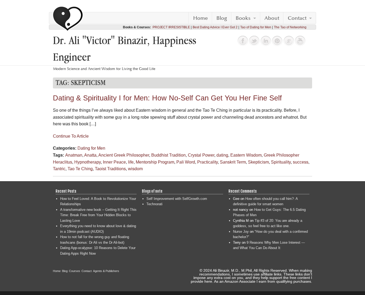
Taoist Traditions (110, 168)
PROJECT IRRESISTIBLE (171, 27)
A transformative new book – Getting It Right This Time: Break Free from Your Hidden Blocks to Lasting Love (98, 215)
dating (222, 155)
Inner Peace (114, 162)
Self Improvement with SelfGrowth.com (176, 199)
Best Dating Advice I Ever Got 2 (215, 27)
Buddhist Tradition (168, 155)
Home (200, 18)
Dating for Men (91, 148)
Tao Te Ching (80, 168)
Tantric (59, 168)
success (300, 162)
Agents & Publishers (106, 271)
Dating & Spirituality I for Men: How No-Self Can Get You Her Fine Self (167, 98)
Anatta (90, 155)
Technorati (154, 204)
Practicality (207, 162)
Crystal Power (201, 155)
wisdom (135, 168)
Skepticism (258, 162)
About (272, 18)
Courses (74, 271)
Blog (221, 18)
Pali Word (185, 162)
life (131, 162)
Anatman (73, 155)
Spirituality (281, 162)
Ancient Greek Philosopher (123, 155)
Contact (297, 18)
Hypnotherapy (87, 162)
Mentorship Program (155, 162)
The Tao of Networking (290, 27)
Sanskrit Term (233, 162)
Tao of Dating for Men (255, 27)
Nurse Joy (241, 232)
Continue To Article (71, 136)
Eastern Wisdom (246, 155)
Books (243, 18)
